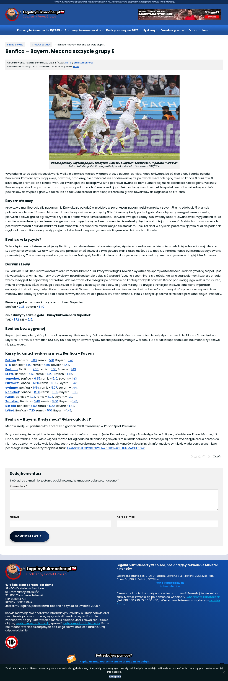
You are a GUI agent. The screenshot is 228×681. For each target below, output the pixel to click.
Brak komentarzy (83, 62)
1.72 (16, 320)
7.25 (32, 397)
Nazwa (14, 517)
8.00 (37, 392)
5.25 (50, 397)
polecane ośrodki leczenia (81, 623)
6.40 (37, 401)
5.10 (51, 360)
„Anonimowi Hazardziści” (203, 597)
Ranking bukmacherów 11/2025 (38, 30)
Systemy (149, 30)
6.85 (37, 379)
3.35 (22, 307)
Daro (76, 66)
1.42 (74, 383)
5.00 (53, 369)
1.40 (41, 307)
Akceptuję (115, 676)
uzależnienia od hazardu (32, 623)
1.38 (74, 392)
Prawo (193, 30)
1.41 (70, 360)
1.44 (74, 388)
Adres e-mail (125, 517)
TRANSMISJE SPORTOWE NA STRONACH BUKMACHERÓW (106, 448)
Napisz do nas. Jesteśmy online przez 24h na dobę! (114, 661)
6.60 (34, 360)
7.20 (32, 410)
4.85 (47, 365)
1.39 (70, 397)
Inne (205, 30)
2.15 (30, 320)
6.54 (36, 388)
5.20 (50, 374)
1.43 (66, 365)
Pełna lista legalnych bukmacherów (170, 584)
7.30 (35, 369)
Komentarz (18, 486)
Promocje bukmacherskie (83, 30)
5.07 (54, 388)
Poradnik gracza (172, 30)
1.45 (69, 374)
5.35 (55, 392)
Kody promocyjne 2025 (122, 30)
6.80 (32, 374)
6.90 (29, 365)
